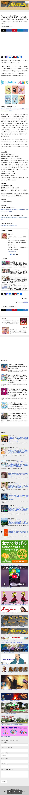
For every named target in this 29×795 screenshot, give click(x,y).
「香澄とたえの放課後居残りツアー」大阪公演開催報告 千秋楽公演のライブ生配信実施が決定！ (17, 366)
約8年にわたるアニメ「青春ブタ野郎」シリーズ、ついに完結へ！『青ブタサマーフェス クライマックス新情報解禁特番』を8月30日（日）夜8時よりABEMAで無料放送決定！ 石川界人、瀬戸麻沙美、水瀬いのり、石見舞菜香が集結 (18, 464)
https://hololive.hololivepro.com (9, 225)
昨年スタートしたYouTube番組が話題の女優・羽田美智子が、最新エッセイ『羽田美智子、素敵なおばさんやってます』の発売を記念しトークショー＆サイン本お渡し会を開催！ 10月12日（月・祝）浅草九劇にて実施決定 (18, 451)
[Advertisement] (12, 44)
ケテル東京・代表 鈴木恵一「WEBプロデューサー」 (12, 642)
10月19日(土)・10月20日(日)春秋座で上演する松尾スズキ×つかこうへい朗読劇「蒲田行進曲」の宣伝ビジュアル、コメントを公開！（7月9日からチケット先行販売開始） (17, 392)
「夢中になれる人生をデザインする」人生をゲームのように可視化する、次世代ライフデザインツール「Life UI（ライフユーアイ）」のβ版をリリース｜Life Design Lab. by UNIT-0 (18, 287)
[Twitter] (3, 30)
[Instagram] (17, 254)
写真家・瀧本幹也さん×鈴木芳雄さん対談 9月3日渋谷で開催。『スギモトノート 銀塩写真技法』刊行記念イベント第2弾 (18, 532)
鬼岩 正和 (25, 302)
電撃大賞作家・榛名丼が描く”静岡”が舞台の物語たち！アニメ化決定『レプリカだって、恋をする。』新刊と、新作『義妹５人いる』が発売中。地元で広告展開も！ (17, 378)
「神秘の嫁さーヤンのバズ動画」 (16, 565)
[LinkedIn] (20, 30)
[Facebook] (9, 30)
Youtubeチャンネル (5, 565)
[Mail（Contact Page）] (11, 254)
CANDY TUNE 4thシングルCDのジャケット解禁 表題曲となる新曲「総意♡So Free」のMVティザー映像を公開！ (18, 474)
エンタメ (11, 26)
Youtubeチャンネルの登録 (6, 587)
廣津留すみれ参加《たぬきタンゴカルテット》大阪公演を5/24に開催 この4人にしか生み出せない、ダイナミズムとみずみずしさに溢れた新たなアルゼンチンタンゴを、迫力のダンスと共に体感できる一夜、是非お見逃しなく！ (14, 280)
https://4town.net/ (12, 251)
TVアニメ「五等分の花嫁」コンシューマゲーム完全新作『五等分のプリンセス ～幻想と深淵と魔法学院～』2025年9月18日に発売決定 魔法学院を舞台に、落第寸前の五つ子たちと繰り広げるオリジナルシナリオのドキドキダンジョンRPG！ (14, 272)
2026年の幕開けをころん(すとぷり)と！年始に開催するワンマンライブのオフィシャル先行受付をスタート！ (17, 404)
